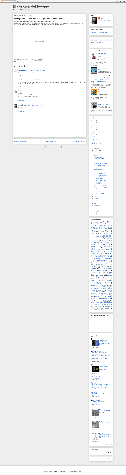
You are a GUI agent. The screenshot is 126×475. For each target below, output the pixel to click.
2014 (94, 129)
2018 (94, 122)
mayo (95, 198)
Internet (100, 264)
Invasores (108, 264)
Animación (109, 223)
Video (99, 306)
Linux (92, 273)
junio (95, 196)
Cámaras (101, 230)
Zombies (98, 309)
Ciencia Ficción (104, 231)
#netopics (95, 383)
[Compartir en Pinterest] (42, 60)
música (106, 282)
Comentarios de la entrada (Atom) (53, 147)
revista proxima (96, 409)
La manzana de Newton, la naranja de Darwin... (104, 103)
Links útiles (103, 270)
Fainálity (93, 45)
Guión (92, 259)
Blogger (79, 471)
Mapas (95, 278)
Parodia (108, 283)
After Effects (107, 222)
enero (95, 208)
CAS (109, 230)
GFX (102, 255)
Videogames (107, 306)
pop (104, 288)
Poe (91, 288)
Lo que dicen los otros (101, 274)
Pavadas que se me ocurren (98, 285)
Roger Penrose (107, 293)
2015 (94, 127)
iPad (92, 266)
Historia (93, 263)
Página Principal (51, 141)
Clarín (101, 233)
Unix (101, 300)
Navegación (93, 283)
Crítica (95, 240)
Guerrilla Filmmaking (102, 256)
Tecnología (102, 298)
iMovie (93, 264)
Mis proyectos (97, 282)
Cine (92, 233)
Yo (108, 308)
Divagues (97, 242)
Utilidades (107, 302)
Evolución (93, 249)
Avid (97, 228)
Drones (107, 242)
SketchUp (98, 295)
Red (104, 291)
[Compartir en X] (38, 60)
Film (92, 251)
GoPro (92, 256)
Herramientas (101, 261)
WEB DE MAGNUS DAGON (100, 339)
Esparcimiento (95, 248)
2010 (94, 139)
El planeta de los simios (104, 246)
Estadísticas (107, 248)
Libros (93, 270)
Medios (30, 62)
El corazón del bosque (31, 6)
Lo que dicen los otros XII (100, 163)
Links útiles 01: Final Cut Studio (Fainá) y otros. (100, 166)
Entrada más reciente (20, 141)
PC (109, 285)
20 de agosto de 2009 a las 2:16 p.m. (31, 91)
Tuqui (19, 91)
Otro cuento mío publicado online (99, 157)
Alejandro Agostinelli (99, 223)
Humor (101, 263)
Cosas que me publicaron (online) (100, 32)
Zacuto (92, 309)
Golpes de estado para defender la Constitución (100, 182)
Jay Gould (106, 266)
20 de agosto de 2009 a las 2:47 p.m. (32, 105)
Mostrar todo (109, 444)
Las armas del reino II (98, 365)
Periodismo (93, 287)
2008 (94, 211)
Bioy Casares (104, 228)
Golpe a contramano (99, 193)
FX (103, 253)
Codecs (108, 233)
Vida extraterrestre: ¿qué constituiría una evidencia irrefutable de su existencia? (101, 403)
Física (109, 251)
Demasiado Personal (98, 376)
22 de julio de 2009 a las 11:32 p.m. (36, 70)
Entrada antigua (80, 141)
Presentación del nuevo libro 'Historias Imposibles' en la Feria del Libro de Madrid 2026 (104, 343)
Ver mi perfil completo (104, 20)
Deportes (109, 240)
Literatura (99, 273)
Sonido (92, 296)
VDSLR (97, 304)
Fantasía (106, 249)
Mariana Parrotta (22, 70)
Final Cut (99, 251)
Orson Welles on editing (100, 173)
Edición (104, 244)
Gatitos (110, 253)
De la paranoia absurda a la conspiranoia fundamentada (98, 80)
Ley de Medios (105, 268)
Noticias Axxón (96, 400)
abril (95, 201)
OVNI (102, 283)
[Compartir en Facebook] (40, 60)
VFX (105, 304)
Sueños (110, 296)
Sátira (92, 295)
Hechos (26, 62)
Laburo (93, 268)
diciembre (97, 143)
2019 (94, 120)
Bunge (95, 230)
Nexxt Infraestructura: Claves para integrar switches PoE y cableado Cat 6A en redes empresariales (100, 386)
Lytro (105, 277)
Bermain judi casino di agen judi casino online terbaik (104, 436)
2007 (94, 213)
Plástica (99, 286)
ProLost (94, 392)
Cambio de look (98, 161)
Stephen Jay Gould (101, 296)
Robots (93, 293)
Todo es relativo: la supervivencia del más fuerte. (104, 55)
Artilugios (93, 227)
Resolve (110, 291)
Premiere (109, 288)
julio (95, 155)
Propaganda (101, 290)
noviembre (97, 145)
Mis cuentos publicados (105, 280)
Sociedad (105, 295)
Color (92, 236)
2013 (94, 132)
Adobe (97, 222)
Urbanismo (107, 300)
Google (108, 255)
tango (94, 298)
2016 (94, 125)
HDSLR (98, 259)
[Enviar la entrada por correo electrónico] (32, 59)
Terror (92, 300)
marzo (96, 203)
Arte (109, 225)
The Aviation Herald (97, 378)
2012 (94, 134)
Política (35, 62)
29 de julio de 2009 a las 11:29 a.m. (32, 80)
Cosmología (109, 238)
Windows (93, 308)
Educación (93, 246)
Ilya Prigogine (109, 263)
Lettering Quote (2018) (104, 422)
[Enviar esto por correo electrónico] (35, 60)
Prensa (93, 290)
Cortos (97, 236)
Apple (94, 225)
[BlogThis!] (37, 60)
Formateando (97, 191)
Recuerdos (98, 291)
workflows (100, 308)
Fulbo (98, 253)
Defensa (103, 240)
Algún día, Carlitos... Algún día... (99, 170)
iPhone (98, 266)
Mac (110, 277)
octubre (96, 148)
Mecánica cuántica (105, 278)
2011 (93, 136)
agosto (96, 152)
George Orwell (96, 255)
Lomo (101, 277)
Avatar (108, 227)
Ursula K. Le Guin (96, 302)
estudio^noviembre (98, 433)
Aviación (92, 228)
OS (98, 283)
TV (96, 300)
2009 (94, 141)
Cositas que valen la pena (101, 237)
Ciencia (21, 62)
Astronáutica (100, 227)
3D (91, 222)
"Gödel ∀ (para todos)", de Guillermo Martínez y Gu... (100, 187)
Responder (21, 75)
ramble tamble (96, 351)
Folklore (93, 253)
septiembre (97, 150)
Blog (110, 228)
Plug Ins (106, 287)
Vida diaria (40, 62)
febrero (96, 205)
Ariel (19, 105)
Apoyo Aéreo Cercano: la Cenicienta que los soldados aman (100, 41)
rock (98, 293)
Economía (93, 244)
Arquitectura (103, 225)
